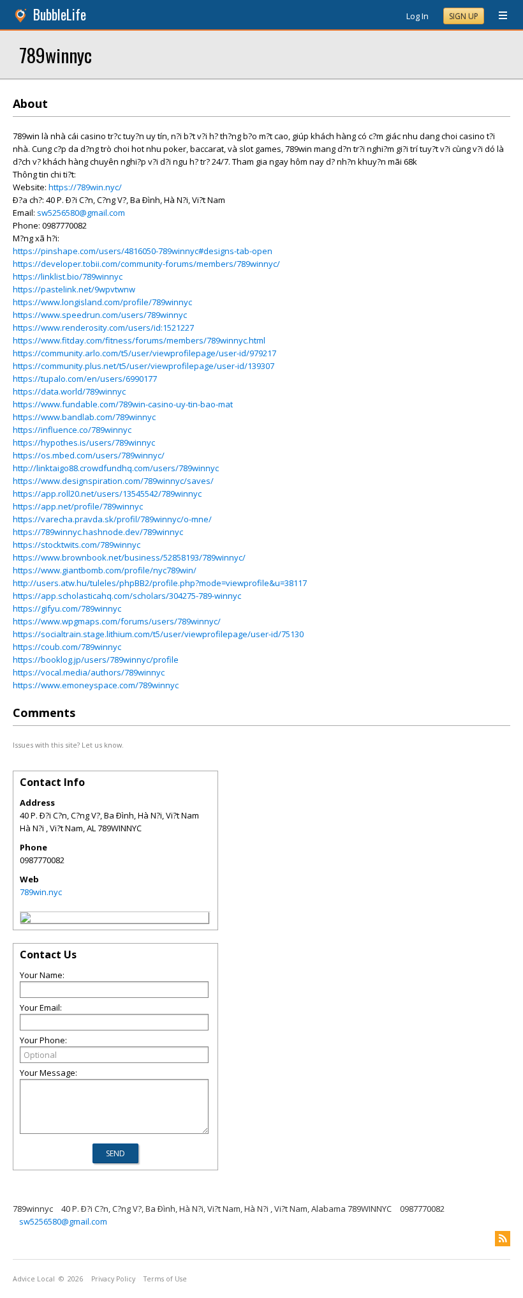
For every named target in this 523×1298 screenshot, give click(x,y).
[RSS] (502, 1238)
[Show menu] (498, 16)
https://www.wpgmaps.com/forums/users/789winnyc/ (117, 621)
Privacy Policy (113, 1278)
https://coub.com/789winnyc (67, 647)
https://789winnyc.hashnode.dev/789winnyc (98, 532)
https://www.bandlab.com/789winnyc (84, 417)
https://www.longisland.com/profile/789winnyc (102, 302)
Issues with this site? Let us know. (68, 745)
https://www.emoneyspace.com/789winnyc (96, 685)
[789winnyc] (25, 919)
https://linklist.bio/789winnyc (67, 276)
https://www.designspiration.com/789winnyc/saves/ (113, 481)
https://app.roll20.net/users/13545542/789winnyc (107, 493)
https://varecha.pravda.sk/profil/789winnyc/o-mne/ (112, 519)
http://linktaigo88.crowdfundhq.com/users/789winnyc (116, 468)
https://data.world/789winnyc (69, 391)
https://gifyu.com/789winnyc (67, 608)
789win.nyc (41, 892)
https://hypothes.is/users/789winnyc (84, 442)
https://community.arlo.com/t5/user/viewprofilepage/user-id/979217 (144, 353)
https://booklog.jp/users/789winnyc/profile (96, 659)
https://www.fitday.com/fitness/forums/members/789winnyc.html (139, 340)
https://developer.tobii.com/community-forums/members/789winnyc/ (146, 263)
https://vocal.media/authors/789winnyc (89, 672)
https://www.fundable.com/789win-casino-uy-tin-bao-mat (123, 404)
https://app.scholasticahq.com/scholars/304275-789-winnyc (127, 595)
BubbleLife (59, 14)
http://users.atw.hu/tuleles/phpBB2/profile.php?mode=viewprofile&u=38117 (160, 583)
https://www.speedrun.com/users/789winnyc (100, 315)
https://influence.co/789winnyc (72, 429)
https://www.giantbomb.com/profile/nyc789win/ (104, 570)
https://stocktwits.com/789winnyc (76, 544)
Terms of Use (165, 1278)
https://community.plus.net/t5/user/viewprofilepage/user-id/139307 (143, 366)
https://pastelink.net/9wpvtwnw (74, 289)
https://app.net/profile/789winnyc (78, 506)
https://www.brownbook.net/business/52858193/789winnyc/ (129, 557)
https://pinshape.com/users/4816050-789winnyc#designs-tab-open (142, 251)
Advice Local (34, 1278)
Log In (417, 16)
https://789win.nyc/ (85, 187)
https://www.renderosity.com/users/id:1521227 (103, 327)
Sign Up (463, 16)
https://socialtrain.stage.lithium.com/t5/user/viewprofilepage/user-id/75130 (158, 634)
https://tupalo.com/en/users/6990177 (85, 378)
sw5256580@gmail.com (81, 212)
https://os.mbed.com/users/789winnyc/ (89, 455)
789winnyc (55, 54)
